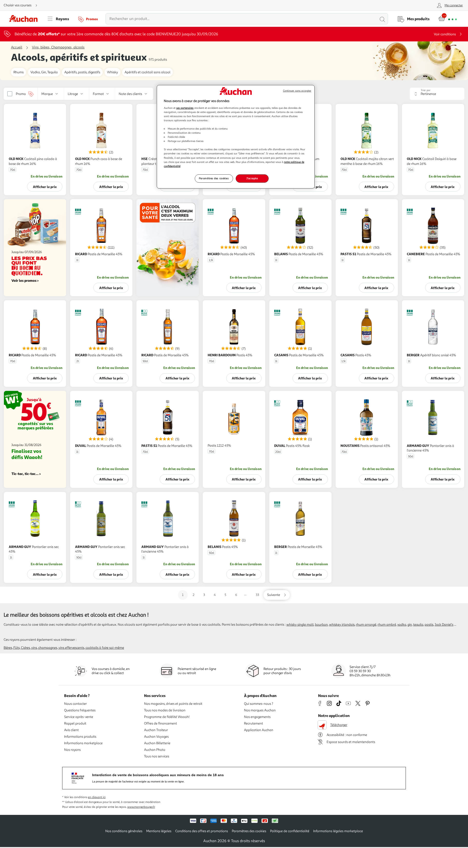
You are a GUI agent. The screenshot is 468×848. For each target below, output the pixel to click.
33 (257, 595)
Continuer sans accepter (297, 90)
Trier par (425, 90)
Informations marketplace (83, 743)
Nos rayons (72, 750)
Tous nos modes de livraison (164, 710)
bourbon (321, 624)
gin (410, 624)
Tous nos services (156, 756)
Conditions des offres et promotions (201, 831)
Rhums (18, 72)
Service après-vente (78, 717)
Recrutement (253, 723)
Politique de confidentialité (289, 831)
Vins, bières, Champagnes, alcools (58, 47)
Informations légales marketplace (338, 831)
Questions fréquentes (80, 710)
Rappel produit (75, 723)
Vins (34, 648)
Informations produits (80, 737)
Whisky (112, 72)
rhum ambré (387, 624)
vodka (401, 624)
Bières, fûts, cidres (17, 648)
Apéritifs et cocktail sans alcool (147, 72)
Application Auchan (258, 730)
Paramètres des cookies (214, 178)
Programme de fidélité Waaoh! (167, 717)
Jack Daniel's (444, 624)
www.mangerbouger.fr (141, 807)
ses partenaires (185, 108)
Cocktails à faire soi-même (105, 648)
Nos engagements (257, 717)
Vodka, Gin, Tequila (44, 72)
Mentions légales (158, 831)
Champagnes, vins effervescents (61, 648)
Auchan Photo (154, 750)
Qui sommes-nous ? (258, 704)
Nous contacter (75, 704)
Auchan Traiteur (156, 730)
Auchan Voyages (156, 737)
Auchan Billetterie (157, 743)
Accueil (16, 47)
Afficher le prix (45, 187)
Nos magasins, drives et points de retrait (173, 704)
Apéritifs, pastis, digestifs (82, 72)
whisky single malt (300, 624)
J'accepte (252, 178)
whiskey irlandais (342, 624)
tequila (418, 624)
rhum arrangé (366, 624)
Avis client (71, 730)
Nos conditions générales (123, 831)
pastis (429, 624)
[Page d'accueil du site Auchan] (25, 19)
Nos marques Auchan (260, 710)
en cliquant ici (97, 797)
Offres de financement (160, 723)
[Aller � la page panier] (448, 19)
